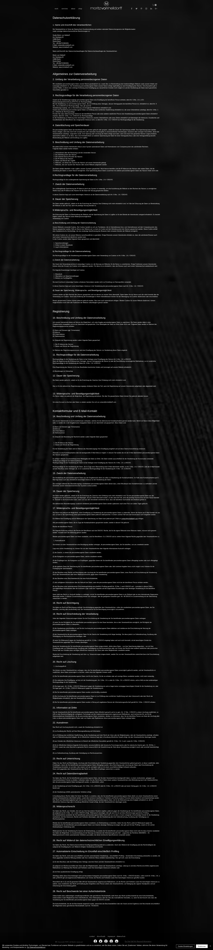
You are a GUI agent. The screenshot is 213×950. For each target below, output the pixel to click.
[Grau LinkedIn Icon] (151, 8)
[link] (154, 5)
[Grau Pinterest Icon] (141, 8)
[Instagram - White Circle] (111, 941)
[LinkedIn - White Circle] (116, 941)
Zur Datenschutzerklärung (36, 947)
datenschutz (121, 936)
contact (92, 936)
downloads (101, 936)
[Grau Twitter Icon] (136, 8)
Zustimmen (202, 946)
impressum (111, 936)
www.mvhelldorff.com (65, 47)
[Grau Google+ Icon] (156, 8)
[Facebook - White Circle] (95, 941)
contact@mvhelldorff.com (66, 45)
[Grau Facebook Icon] (131, 8)
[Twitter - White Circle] (100, 941)
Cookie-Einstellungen (185, 946)
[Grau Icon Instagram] (146, 8)
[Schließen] (210, 946)
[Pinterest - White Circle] (106, 941)
